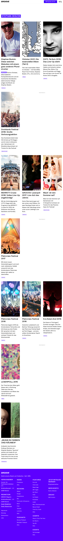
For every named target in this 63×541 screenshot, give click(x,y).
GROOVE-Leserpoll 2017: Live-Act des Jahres (31, 195)
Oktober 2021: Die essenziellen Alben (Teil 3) (30, 62)
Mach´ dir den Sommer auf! (49, 194)
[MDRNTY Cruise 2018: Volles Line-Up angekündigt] (10, 172)
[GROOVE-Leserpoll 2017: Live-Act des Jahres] (31, 172)
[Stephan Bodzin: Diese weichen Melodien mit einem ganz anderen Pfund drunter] (10, 39)
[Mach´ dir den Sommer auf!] (52, 172)
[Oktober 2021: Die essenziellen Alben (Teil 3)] (31, 39)
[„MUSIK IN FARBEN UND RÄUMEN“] (10, 420)
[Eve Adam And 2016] (52, 299)
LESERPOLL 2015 (9, 381)
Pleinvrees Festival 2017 (9, 257)
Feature (3, 88)
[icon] (60, 1)
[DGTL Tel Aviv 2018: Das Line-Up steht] (52, 39)
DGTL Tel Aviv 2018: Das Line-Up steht (52, 60)
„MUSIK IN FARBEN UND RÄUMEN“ (10, 441)
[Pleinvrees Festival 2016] (10, 299)
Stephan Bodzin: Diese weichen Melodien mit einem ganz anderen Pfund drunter (10, 64)
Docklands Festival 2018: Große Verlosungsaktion (9, 132)
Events (45, 78)
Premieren (4, 461)
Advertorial (4, 151)
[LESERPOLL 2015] (10, 361)
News (3, 398)
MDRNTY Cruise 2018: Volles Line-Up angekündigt (10, 195)
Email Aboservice (6, 506)
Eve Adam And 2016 (52, 319)
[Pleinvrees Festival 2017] (10, 236)
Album (24, 77)
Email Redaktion (6, 504)
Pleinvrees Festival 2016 (9, 320)
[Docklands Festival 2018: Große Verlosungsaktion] (10, 109)
